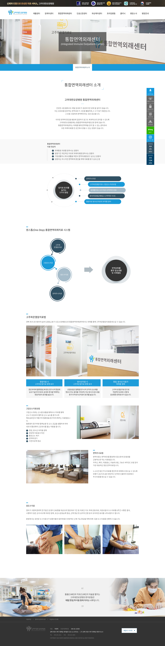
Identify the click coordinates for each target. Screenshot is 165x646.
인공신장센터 (82, 13)
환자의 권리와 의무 (40, 619)
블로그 (150, 132)
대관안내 (150, 117)
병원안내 (145, 13)
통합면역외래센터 (65, 13)
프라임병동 (111, 13)
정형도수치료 (150, 101)
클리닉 (122, 13)
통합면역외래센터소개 (82, 67)
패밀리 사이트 (128, 630)
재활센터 (36, 13)
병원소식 (133, 13)
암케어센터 (49, 13)
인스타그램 (150, 140)
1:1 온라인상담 (150, 93)
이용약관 (28, 619)
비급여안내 (150, 109)
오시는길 (150, 124)
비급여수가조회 (54, 619)
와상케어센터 (97, 13)
